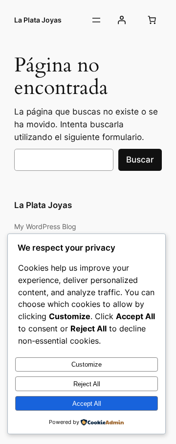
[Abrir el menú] (96, 20)
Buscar (140, 159)
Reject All (86, 384)
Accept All (86, 403)
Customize (86, 364)
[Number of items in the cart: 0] (151, 20)
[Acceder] (121, 20)
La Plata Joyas (38, 20)
